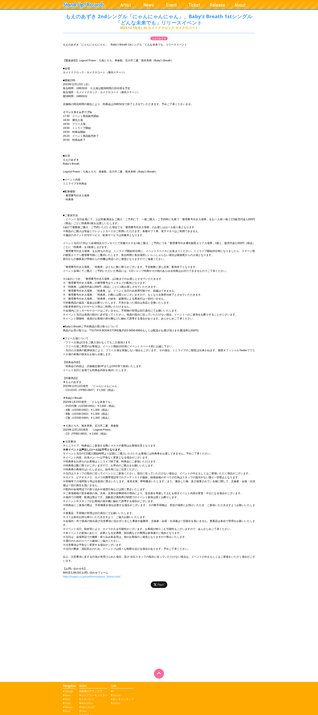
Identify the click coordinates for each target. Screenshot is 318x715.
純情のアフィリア (91, 691)
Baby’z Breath (88, 707)
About (240, 5)
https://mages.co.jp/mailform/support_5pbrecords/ (91, 576)
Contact (117, 703)
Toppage (69, 691)
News (148, 5)
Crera (83, 711)
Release (217, 5)
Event (171, 5)
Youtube (117, 695)
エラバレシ (87, 699)
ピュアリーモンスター (94, 695)
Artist (125, 5)
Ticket (194, 5)
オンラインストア (123, 699)
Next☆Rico (87, 703)
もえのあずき (159, 38)
